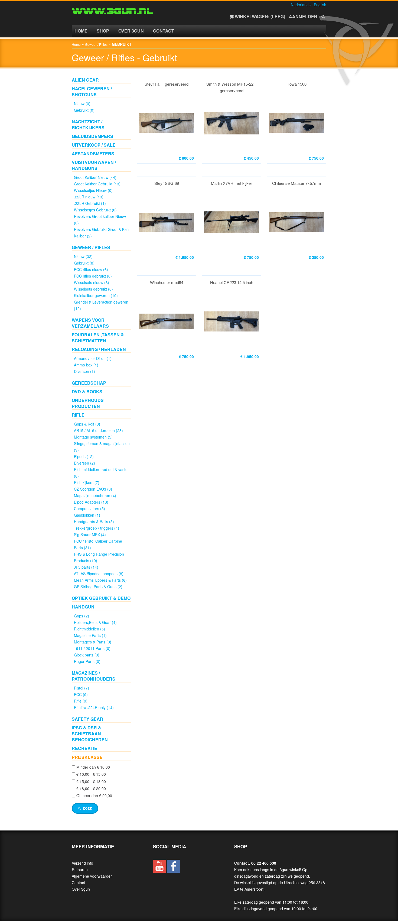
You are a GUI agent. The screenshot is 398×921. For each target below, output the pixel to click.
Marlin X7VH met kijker (231, 183)
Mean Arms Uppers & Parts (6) (100, 580)
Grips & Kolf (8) (87, 424)
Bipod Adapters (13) (91, 502)
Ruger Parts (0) (87, 661)
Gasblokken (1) (87, 515)
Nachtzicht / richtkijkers (88, 124)
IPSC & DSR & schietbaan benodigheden (90, 733)
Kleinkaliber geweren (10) (96, 295)
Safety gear (87, 719)
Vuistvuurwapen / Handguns (94, 165)
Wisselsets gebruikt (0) (93, 289)
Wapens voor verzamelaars (90, 323)
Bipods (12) (84, 456)
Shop (103, 31)
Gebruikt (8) (84, 263)
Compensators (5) (89, 508)
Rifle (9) (80, 701)
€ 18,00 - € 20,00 (91, 788)
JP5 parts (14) (86, 567)
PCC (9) (81, 694)
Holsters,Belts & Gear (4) (95, 622)
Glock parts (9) (86, 655)
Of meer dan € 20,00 (94, 795)
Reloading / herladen (99, 349)
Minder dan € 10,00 (93, 767)
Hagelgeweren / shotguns (92, 91)
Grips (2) (81, 616)
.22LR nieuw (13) (88, 196)
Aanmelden (303, 16)
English (320, 4)
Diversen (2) (84, 463)
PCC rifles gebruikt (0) (93, 276)
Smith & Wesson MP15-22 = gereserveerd (231, 87)
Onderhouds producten (88, 403)
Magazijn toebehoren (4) (95, 495)
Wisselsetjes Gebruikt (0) (95, 209)
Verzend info (82, 863)
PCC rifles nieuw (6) (91, 269)
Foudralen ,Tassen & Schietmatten (98, 337)
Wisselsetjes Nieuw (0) (93, 190)
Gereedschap (89, 383)
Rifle (78, 415)
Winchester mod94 (166, 282)
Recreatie (84, 748)
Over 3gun (131, 31)
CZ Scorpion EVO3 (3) (93, 489)
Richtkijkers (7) (86, 482)
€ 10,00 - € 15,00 (91, 774)
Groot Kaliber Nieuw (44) (95, 177)
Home (80, 31)
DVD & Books (87, 391)
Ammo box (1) (86, 365)
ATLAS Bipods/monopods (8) (98, 573)
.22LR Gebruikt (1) (90, 203)
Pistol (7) (81, 688)
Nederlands (301, 4)
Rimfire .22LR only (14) (94, 707)
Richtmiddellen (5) (89, 629)
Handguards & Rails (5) (94, 521)
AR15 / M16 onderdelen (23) (98, 430)
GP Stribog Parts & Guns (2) (98, 586)
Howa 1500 (296, 84)
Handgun (83, 607)
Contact (163, 31)
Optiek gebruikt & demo (101, 598)
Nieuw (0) (82, 103)
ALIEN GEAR (85, 80)
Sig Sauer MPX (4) (90, 534)
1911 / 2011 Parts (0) (92, 648)
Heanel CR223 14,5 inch (231, 282)
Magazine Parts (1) (90, 635)
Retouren (80, 869)
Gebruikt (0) (84, 110)
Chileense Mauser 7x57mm (296, 183)
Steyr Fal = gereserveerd (166, 84)
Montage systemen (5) (93, 437)
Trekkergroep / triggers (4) (96, 528)
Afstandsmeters (93, 153)
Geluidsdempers (92, 136)
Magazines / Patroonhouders (93, 676)
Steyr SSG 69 (166, 183)
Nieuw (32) (83, 256)
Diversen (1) (84, 371)
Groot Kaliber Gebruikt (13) (97, 183)
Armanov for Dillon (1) (93, 358)
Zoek (87, 808)
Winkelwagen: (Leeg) (260, 16)
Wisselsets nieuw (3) (91, 282)
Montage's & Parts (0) (92, 642)
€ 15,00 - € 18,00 (91, 781)
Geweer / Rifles (96, 44)
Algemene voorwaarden (92, 876)
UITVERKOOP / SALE (94, 145)
